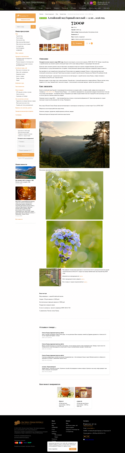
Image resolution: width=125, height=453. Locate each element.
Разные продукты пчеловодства (24, 62)
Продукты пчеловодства (22, 56)
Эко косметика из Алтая (21, 99)
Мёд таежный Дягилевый (23, 42)
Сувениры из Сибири (21, 96)
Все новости (19, 219)
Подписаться (25, 154)
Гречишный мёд (20, 40)
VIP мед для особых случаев (23, 92)
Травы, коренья (20, 78)
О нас (40, 8)
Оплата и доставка (95, 8)
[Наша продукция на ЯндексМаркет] (94, 3)
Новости (48, 8)
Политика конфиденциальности (22, 435)
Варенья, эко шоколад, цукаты (23, 108)
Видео (56, 437)
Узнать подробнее (53, 449)
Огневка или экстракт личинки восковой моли (24, 64)
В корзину (79, 43)
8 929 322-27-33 (104, 2)
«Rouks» (33, 446)
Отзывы (73, 8)
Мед (24, 8)
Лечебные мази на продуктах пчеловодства (24, 59)
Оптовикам (82, 8)
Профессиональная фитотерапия (24, 111)
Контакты (107, 8)
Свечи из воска (20, 94)
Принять (73, 449)
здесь (81, 276)
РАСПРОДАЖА (20, 48)
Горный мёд (19, 36)
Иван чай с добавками (22, 72)
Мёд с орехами (19, 53)
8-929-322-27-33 (49, 92)
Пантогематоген (19, 86)
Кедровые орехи (20, 74)
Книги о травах (20, 76)
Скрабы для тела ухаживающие (24, 105)
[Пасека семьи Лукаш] (29, 3)
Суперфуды (18, 115)
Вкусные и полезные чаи (22, 70)
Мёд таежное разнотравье (23, 44)
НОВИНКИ (32, 8)
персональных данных (29, 158)
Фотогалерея (58, 435)
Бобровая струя (19, 83)
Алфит (18, 80)
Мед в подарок (19, 90)
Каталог (17, 8)
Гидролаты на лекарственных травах (26, 101)
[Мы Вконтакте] (84, 3)
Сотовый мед (19, 46)
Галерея (56, 8)
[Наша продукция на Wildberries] (91, 3)
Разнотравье (19, 38)
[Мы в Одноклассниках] (88, 3)
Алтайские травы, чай (21, 68)
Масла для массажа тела (22, 103)
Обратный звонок (103, 4)
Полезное (65, 8)
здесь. (85, 282)
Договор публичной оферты (21, 437)
